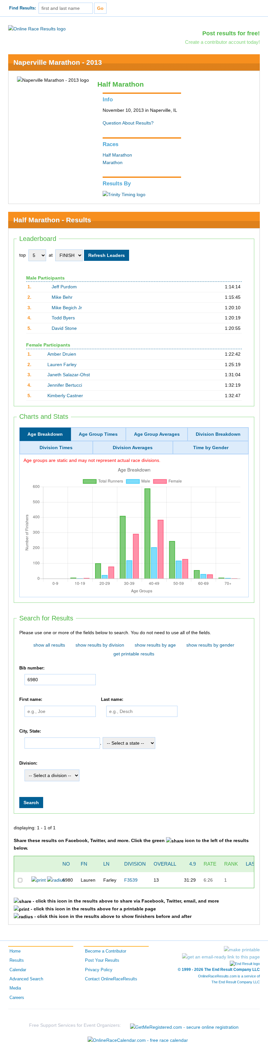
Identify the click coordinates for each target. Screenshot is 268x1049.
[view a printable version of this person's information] (38, 879)
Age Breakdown (45, 434)
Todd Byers (63, 317)
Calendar (17, 970)
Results (16, 960)
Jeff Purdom (64, 286)
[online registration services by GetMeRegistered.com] (184, 1025)
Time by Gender (210, 447)
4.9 (192, 864)
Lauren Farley (61, 364)
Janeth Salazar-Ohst (68, 374)
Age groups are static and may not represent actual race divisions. (92, 460)
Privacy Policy (98, 970)
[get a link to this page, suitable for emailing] (221, 956)
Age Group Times (98, 434)
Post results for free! (231, 33)
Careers (16, 997)
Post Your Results (102, 960)
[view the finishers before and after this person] (56, 879)
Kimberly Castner (65, 395)
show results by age (155, 645)
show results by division (99, 645)
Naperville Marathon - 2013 (57, 62)
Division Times (56, 447)
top (22, 255)
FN (84, 864)
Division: (28, 763)
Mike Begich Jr (67, 307)
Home (15, 951)
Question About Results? (128, 123)
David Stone (64, 328)
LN (106, 864)
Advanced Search (26, 979)
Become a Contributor (105, 951)
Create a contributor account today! (222, 42)
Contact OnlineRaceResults (111, 979)
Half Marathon (117, 155)
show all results (49, 645)
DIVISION (135, 864)
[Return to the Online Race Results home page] (37, 28)
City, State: (30, 731)
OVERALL (165, 864)
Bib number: (31, 668)
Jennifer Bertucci (64, 385)
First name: (30, 699)
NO (66, 864)
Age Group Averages (157, 434)
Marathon (113, 162)
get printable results (133, 653)
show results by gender (210, 645)
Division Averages (133, 447)
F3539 (131, 880)
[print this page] (242, 949)
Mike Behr (62, 297)
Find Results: (22, 8)
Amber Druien (61, 354)
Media (15, 988)
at (51, 255)
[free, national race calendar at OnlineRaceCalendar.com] (138, 1040)
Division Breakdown (218, 434)
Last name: (112, 699)
